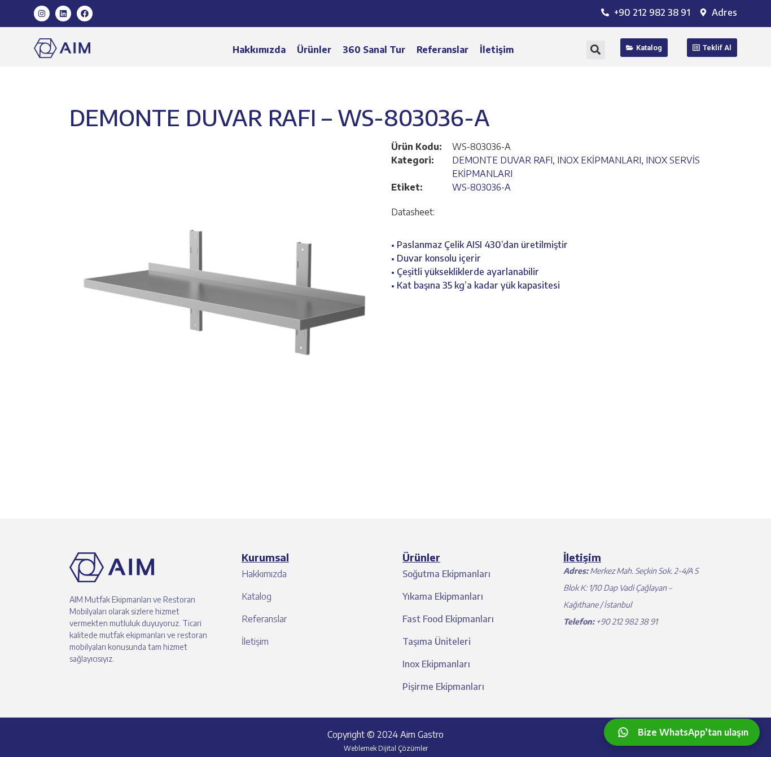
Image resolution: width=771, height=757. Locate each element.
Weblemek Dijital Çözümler (386, 748)
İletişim (497, 49)
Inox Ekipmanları (436, 664)
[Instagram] (42, 13)
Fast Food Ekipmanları (448, 619)
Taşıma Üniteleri (436, 641)
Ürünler (314, 49)
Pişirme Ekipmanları (443, 686)
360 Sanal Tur (374, 49)
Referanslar (442, 49)
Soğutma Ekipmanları (446, 573)
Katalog (256, 596)
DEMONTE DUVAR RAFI (502, 160)
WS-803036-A (481, 187)
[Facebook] (85, 13)
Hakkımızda (259, 49)
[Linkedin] (63, 13)
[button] (595, 50)
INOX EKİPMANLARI (599, 160)
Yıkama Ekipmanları (442, 596)
